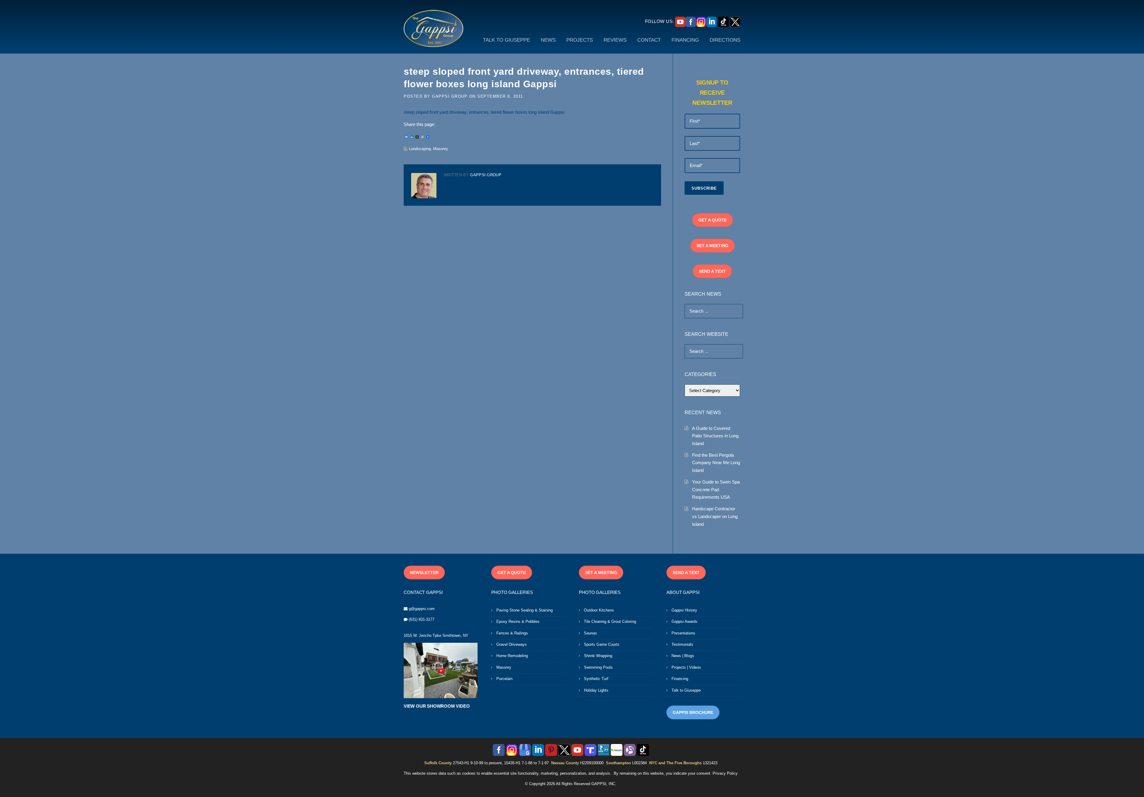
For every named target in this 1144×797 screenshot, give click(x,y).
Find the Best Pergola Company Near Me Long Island (716, 463)
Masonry (440, 148)
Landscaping (420, 148)
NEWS (548, 40)
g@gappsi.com (422, 608)
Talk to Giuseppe (686, 690)
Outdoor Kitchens (599, 610)
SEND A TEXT (712, 271)
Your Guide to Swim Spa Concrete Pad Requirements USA (716, 489)
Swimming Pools (598, 667)
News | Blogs (683, 655)
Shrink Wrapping (598, 655)
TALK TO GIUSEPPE (506, 40)
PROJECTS (579, 40)
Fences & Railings (512, 633)
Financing (680, 678)
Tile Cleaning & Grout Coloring (610, 621)
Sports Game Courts (601, 644)
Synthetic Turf (596, 678)
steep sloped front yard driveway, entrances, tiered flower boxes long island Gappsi (484, 112)
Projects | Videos (686, 667)
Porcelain (504, 678)
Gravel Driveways (511, 644)
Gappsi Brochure (693, 712)
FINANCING (685, 40)
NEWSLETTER (424, 572)
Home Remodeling (512, 655)
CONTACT (649, 40)
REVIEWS (615, 40)
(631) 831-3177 (421, 619)
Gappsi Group (449, 96)
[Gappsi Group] (433, 28)
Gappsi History (684, 610)
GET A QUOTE (712, 220)
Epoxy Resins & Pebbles (518, 621)
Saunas (590, 633)
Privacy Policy (725, 773)
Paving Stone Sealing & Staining (524, 610)
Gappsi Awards (684, 621)
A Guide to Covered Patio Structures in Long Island (715, 436)
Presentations (683, 633)
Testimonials (682, 644)
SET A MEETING (712, 245)
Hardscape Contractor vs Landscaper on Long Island (715, 516)
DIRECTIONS (725, 40)
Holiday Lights (596, 690)
